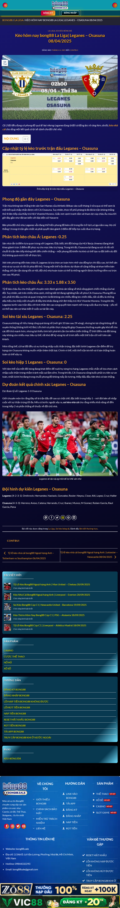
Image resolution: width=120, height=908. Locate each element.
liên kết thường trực (88, 528)
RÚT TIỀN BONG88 (15, 725)
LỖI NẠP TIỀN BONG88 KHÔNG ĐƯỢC (26, 701)
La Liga (18, 20)
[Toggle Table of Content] (24, 139)
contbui (74, 50)
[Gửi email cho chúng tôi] (23, 826)
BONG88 (7, 20)
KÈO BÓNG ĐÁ (12, 758)
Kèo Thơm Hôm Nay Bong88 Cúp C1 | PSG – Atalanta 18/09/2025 (49, 615)
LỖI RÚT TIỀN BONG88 (17, 707)
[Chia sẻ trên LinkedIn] (74, 517)
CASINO (8, 650)
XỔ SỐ (7, 668)
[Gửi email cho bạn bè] (62, 517)
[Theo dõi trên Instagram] (12, 826)
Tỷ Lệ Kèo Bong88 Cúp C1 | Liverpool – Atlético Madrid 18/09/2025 (49, 625)
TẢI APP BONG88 (14, 731)
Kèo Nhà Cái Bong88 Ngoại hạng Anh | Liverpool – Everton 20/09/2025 (51, 594)
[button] (5, 5)
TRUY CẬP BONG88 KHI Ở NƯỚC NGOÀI (27, 737)
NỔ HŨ (8, 662)
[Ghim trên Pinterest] (68, 517)
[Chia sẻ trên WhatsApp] (45, 517)
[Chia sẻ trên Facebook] (51, 517)
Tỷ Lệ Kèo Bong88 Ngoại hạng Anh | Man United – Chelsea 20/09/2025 (51, 584)
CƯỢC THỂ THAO (14, 656)
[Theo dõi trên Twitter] (17, 826)
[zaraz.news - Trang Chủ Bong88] (60, 5)
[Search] (114, 5)
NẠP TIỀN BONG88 (15, 713)
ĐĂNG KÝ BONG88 (15, 689)
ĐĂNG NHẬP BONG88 (16, 695)
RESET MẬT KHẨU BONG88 (19, 719)
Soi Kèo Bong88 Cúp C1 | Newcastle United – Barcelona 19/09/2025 (50, 604)
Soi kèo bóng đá (64, 31)
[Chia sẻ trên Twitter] (57, 517)
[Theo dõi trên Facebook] (6, 826)
